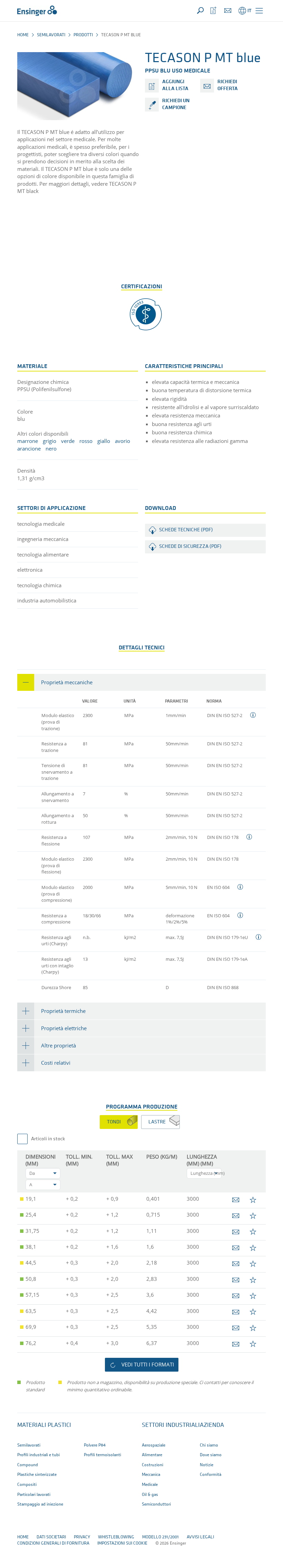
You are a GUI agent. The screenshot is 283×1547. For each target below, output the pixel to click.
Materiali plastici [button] (44, 1425)
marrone (27, 440)
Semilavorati (51, 35)
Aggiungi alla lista (175, 85)
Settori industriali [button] (171, 1425)
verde (68, 440)
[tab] (141, 682)
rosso (85, 440)
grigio (49, 440)
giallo (103, 440)
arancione (29, 448)
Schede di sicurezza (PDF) (190, 546)
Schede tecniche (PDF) (186, 530)
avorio (122, 440)
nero (51, 448)
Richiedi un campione (175, 104)
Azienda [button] (212, 1425)
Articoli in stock (48, 1139)
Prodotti (83, 35)
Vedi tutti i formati (147, 1364)
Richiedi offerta (227, 85)
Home (23, 35)
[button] (259, 11)
